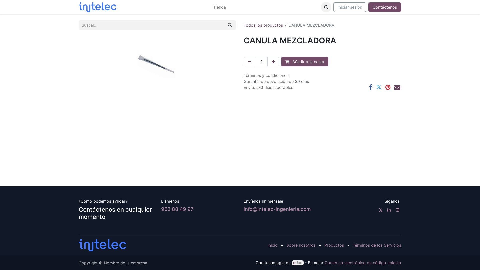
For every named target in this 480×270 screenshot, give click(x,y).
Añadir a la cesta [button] (307, 61)
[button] (326, 7)
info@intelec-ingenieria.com (277, 209)
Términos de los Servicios (377, 245)
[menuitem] (219, 7)
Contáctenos (385, 7)
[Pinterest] (388, 87)
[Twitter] (379, 87)
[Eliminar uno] (250, 61)
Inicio (273, 245)
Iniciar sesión (350, 7)
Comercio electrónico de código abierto (363, 262)
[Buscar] (230, 25)
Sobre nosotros (301, 245)
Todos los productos (263, 25)
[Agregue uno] (273, 61)
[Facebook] (370, 87)
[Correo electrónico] (397, 87)
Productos (334, 245)
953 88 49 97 (177, 209)
